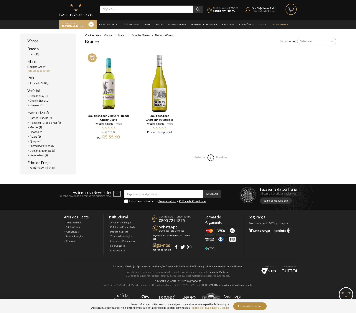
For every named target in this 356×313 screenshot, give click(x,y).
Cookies (225, 307)
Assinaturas (280, 25)
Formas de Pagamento (122, 241)
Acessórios (246, 25)
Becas (160, 25)
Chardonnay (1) (39, 96)
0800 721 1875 (224, 11)
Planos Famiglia (74, 236)
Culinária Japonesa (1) (42, 150)
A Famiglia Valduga (120, 222)
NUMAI (289, 270)
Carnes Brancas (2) (41, 117)
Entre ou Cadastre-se (263, 10)
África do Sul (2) (39, 83)
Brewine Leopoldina (204, 25)
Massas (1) (36, 127)
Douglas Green (141, 35)
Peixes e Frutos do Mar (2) (45, 122)
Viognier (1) (36, 105)
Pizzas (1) (35, 136)
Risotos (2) (36, 132)
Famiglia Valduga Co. (76, 10)
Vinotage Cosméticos (233, 297)
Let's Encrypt (259, 230)
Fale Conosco (117, 245)
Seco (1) (34, 54)
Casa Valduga (108, 25)
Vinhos (32, 41)
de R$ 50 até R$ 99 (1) (42, 167)
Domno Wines (177, 25)
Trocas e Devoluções (121, 236)
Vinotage (228, 25)
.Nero (147, 25)
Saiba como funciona (276, 200)
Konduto (282, 230)
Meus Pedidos (73, 222)
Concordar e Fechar (250, 306)
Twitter (182, 247)
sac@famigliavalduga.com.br (237, 285)
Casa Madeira (130, 25)
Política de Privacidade (192, 201)
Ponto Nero (189, 297)
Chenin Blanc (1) (39, 100)
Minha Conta (73, 227)
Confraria (71, 241)
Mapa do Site (117, 250)
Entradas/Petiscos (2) (42, 145)
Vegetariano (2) (39, 155)
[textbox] (146, 9)
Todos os (72, 24)
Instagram (189, 247)
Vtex (268, 271)
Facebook (176, 247)
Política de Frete (119, 231)
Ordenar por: (288, 41)
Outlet (263, 25)
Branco (33, 49)
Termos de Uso (167, 201)
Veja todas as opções (38, 70)
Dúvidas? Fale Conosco (171, 230)
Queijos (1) (36, 141)
